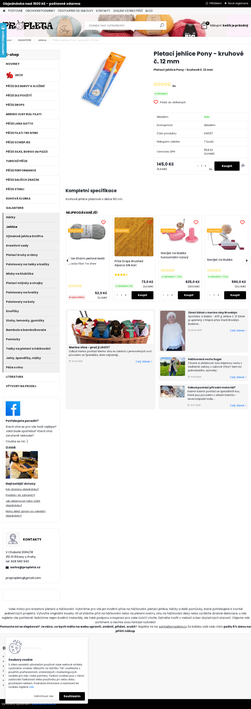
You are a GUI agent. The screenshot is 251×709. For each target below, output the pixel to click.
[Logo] (28, 25)
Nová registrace (238, 3)
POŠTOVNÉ (15, 11)
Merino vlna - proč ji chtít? (89, 347)
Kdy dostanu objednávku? (22, 489)
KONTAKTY (103, 11)
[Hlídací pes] (243, 166)
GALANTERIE (24, 40)
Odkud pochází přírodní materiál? (212, 387)
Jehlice (42, 40)
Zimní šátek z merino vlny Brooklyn (212, 312)
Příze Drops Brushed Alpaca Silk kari (128, 263)
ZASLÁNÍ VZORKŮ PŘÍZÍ (128, 11)
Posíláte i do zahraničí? (20, 495)
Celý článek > (144, 361)
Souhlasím (72, 696)
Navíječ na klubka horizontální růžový (174, 255)
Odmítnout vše (43, 696)
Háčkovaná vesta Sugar (205, 359)
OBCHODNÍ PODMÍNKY (40, 11)
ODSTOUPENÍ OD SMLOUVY (75, 11)
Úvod (8, 40)
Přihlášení (215, 3)
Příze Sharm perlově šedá (86, 258)
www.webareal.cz (43, 704)
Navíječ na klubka (219, 260)
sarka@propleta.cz (25, 567)
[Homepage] (4, 11)
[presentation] (67, 260)
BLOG (149, 11)
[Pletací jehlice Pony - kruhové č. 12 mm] (104, 78)
